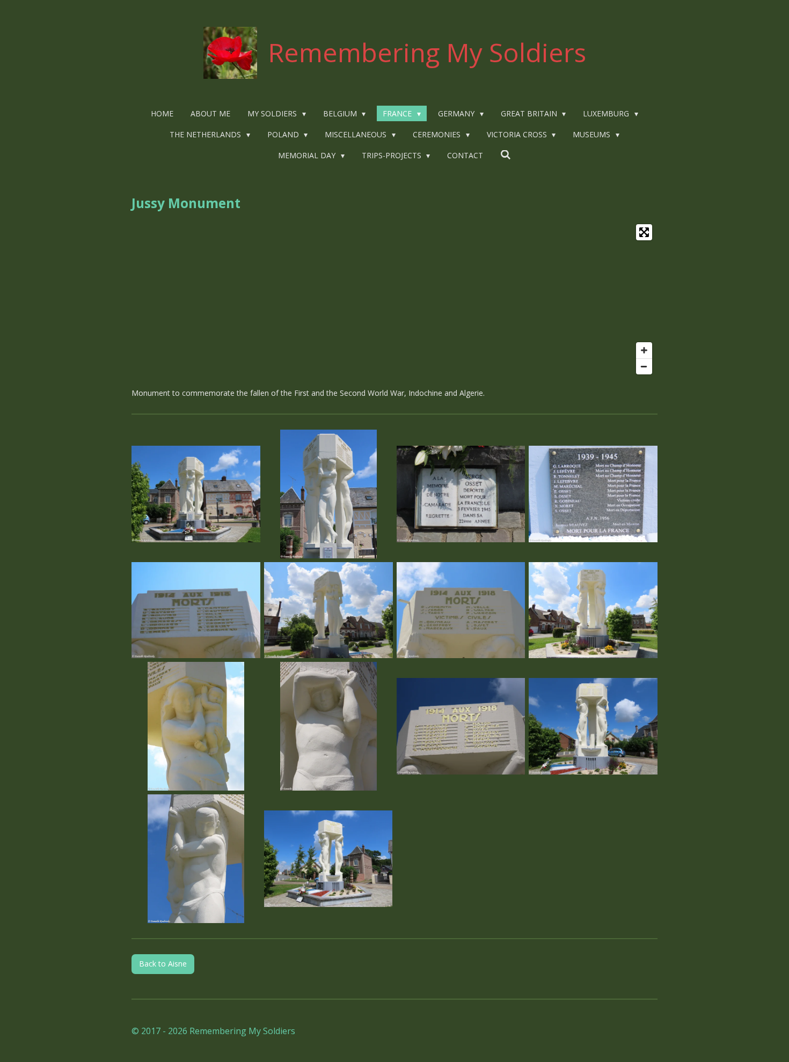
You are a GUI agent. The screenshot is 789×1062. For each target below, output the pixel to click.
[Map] (395, 299)
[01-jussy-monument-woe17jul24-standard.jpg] (196, 493)
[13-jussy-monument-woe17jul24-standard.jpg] (196, 859)
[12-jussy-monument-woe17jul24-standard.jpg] (593, 726)
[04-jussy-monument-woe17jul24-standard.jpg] (593, 493)
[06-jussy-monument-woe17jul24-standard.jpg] (328, 610)
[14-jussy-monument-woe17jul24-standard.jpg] (328, 859)
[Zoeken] (505, 155)
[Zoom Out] (644, 366)
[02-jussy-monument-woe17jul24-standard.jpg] (328, 493)
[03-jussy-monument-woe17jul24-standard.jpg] (460, 493)
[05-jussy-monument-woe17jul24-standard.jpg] (196, 610)
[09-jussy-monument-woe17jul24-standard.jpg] (196, 726)
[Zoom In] (644, 350)
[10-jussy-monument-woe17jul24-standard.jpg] (328, 726)
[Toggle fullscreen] (644, 232)
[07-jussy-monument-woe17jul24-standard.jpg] (460, 610)
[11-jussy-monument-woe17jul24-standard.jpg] (460, 726)
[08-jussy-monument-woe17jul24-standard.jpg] (593, 610)
